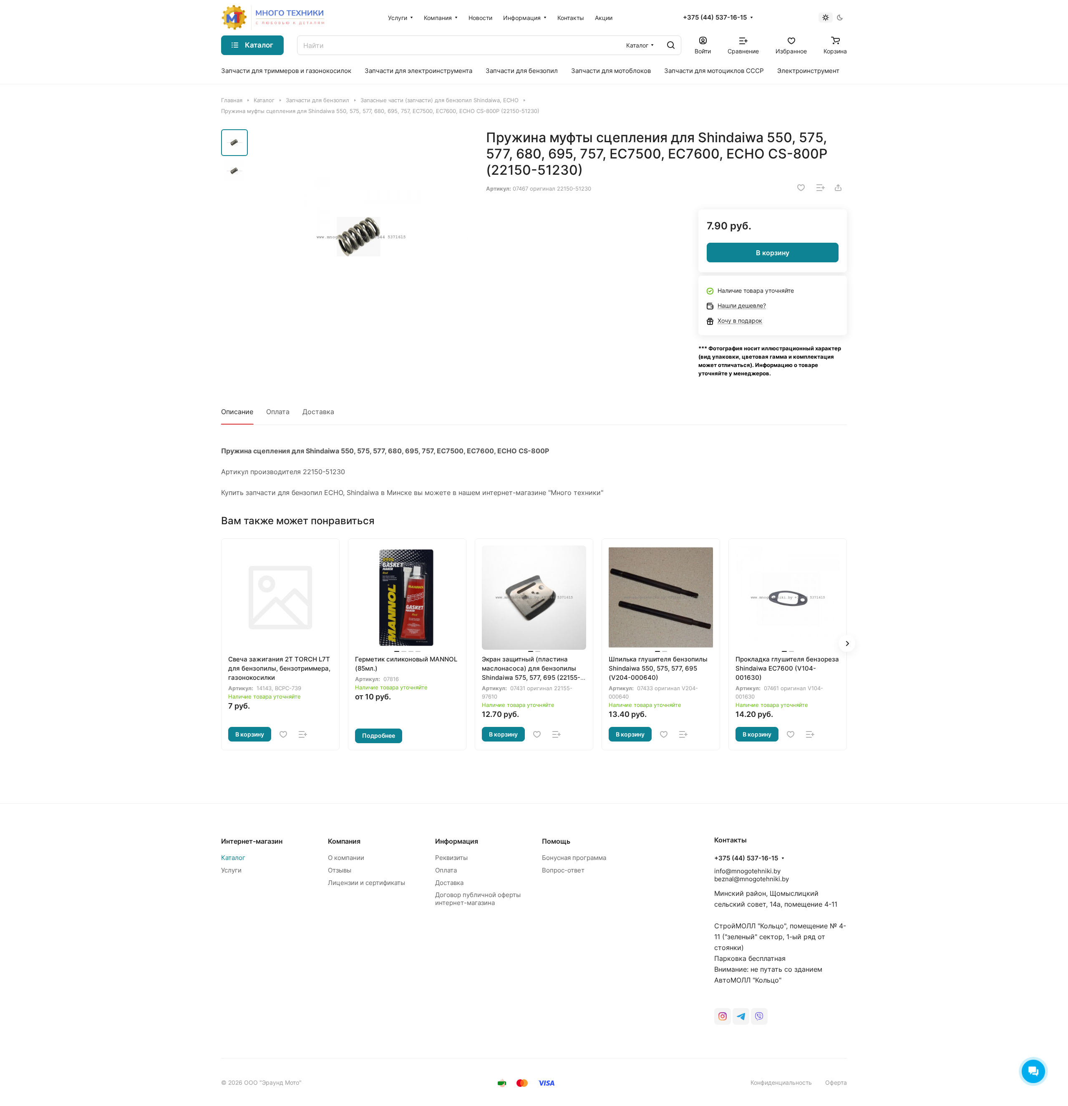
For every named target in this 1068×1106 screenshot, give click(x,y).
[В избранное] (801, 187)
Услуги (231, 870)
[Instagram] (722, 1016)
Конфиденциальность (781, 1082)
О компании (346, 858)
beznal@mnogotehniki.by (751, 879)
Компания (344, 841)
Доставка (318, 411)
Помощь (556, 841)
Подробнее (378, 735)
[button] (847, 643)
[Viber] (759, 1016)
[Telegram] (741, 1016)
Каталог (233, 858)
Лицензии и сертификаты (366, 883)
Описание (237, 411)
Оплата (278, 411)
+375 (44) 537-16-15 (715, 17)
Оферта (836, 1082)
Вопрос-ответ (563, 870)
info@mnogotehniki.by (747, 871)
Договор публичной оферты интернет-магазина (478, 899)
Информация (456, 841)
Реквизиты (451, 858)
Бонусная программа (574, 858)
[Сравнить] (820, 187)
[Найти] (670, 45)
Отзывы (339, 870)
